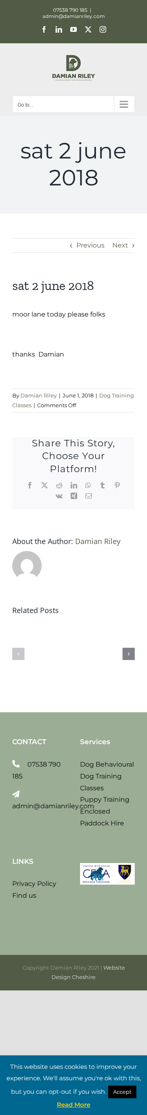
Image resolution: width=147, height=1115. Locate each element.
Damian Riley (38, 395)
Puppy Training (104, 799)
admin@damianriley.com (73, 16)
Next (120, 245)
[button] (18, 654)
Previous (90, 245)
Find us (24, 895)
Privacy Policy (34, 884)
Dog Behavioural (107, 764)
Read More (73, 1104)
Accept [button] (122, 1091)
